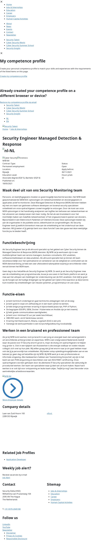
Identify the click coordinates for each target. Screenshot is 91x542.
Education (10, 10)
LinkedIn (6, 524)
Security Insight (13, 48)
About (9, 23)
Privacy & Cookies (14, 536)
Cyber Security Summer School (20, 45)
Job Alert (6, 477)
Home (9, 4)
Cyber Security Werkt (15, 42)
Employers (11, 16)
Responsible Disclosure (16, 538)
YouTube (6, 527)
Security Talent (12, 39)
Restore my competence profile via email (18, 102)
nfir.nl (49, 413)
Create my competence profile (13, 76)
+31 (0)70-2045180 (13, 509)
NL (7, 118)
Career (9, 13)
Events (9, 29)
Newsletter (11, 35)
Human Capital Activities (17, 18)
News (8, 26)
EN (7, 121)
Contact (9, 32)
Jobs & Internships (14, 7)
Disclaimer (11, 533)
